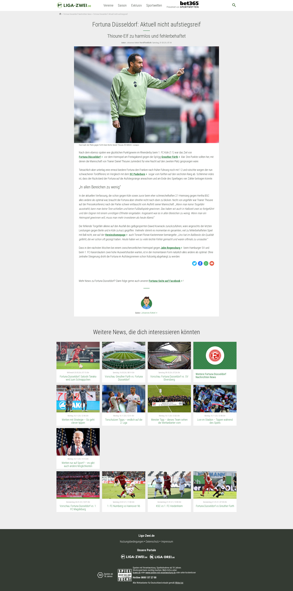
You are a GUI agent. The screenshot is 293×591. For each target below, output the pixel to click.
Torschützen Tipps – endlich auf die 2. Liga (123, 421)
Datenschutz (152, 541)
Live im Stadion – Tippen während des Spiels (215, 421)
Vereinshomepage (115, 234)
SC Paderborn (137, 174)
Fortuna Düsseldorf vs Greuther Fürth (215, 506)
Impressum (167, 541)
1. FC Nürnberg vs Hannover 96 (123, 506)
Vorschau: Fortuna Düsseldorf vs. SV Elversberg (169, 378)
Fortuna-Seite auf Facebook (164, 280)
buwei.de (137, 572)
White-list (179, 583)
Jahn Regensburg (170, 247)
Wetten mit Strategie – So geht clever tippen (78, 421)
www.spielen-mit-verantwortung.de (160, 572)
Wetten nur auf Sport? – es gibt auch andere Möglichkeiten (78, 464)
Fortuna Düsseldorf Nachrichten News (77, 14)
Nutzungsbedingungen (131, 541)
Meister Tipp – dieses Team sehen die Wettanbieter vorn (169, 421)
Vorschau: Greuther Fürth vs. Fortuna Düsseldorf (124, 378)
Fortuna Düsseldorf (90, 156)
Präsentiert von (173, 7)
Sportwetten (154, 5)
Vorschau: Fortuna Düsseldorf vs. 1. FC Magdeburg (78, 507)
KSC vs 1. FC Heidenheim (169, 506)
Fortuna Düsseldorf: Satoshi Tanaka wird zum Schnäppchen (78, 378)
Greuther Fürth (169, 156)
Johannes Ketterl (149, 313)
